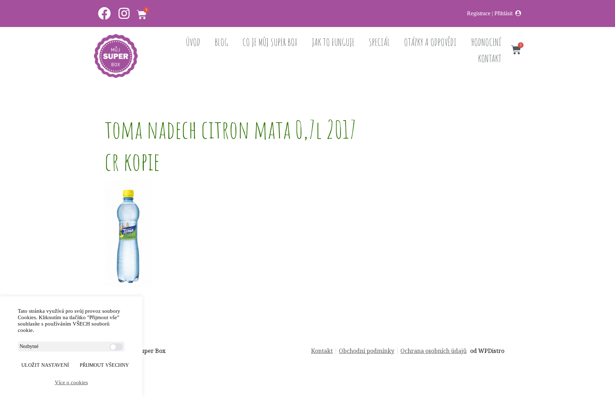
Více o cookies (71, 382)
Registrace (478, 13)
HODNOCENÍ (486, 42)
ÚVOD (193, 42)
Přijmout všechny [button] (104, 365)
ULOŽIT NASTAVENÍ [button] (45, 365)
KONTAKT (489, 58)
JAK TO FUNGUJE (333, 42)
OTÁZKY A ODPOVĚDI (430, 42)
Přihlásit (503, 13)
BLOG (221, 42)
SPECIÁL (379, 42)
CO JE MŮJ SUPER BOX (270, 42)
